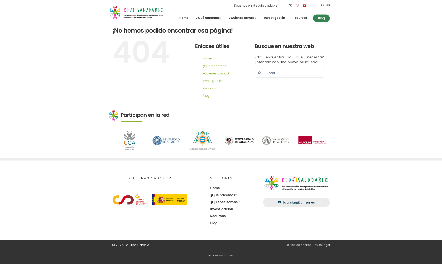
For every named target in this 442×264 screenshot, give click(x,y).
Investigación (213, 81)
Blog (206, 95)
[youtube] (304, 5)
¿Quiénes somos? (216, 73)
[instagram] (297, 5)
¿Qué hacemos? (215, 66)
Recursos (210, 88)
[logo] (136, 6)
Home (207, 58)
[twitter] (290, 5)
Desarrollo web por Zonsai (221, 255)
